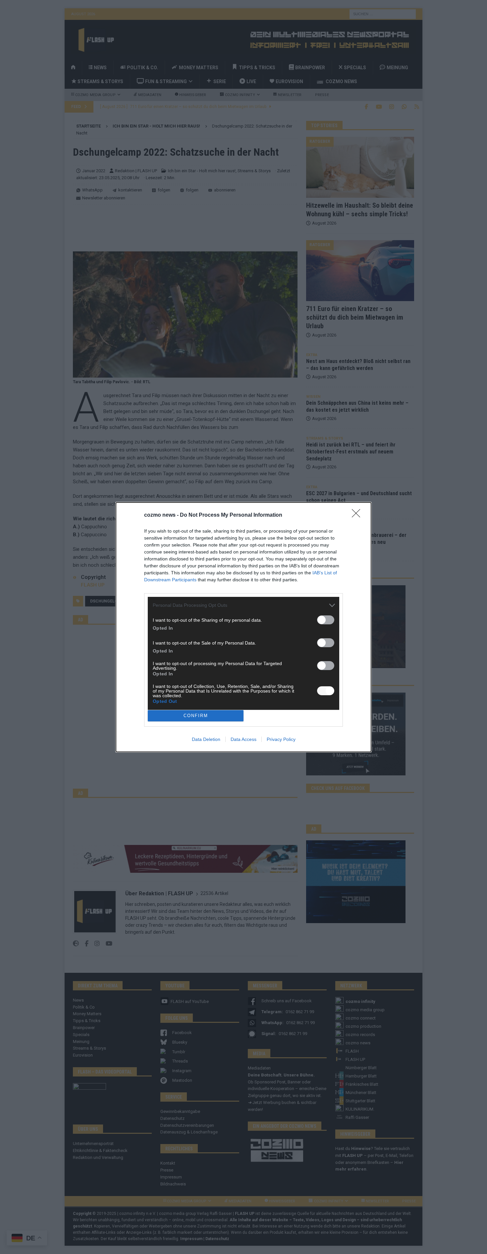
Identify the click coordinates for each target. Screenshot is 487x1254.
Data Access (243, 739)
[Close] (358, 515)
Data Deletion (206, 739)
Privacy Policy (281, 739)
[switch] (325, 619)
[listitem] (243, 605)
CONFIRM (196, 715)
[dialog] (243, 627)
